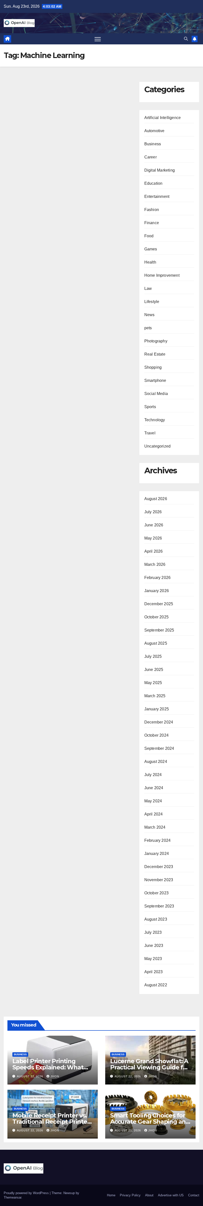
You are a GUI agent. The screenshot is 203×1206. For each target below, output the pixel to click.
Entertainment (157, 196)
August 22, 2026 (30, 1076)
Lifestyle (151, 302)
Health (150, 262)
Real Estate (154, 354)
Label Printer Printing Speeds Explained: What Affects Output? (47, 1067)
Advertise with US (171, 1195)
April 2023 (153, 972)
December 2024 (158, 722)
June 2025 (153, 669)
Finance (151, 223)
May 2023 (153, 959)
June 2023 (153, 945)
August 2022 (155, 985)
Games (150, 249)
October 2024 (156, 735)
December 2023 (158, 867)
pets (148, 328)
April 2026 (153, 551)
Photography (155, 341)
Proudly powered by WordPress (27, 1193)
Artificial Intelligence (162, 118)
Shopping (153, 367)
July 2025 (153, 656)
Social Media (156, 394)
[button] (186, 39)
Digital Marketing (159, 170)
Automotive (154, 131)
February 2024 (157, 840)
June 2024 (153, 788)
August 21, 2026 (128, 1130)
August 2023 (155, 919)
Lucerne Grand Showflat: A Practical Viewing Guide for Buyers (149, 1067)
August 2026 (155, 499)
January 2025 (156, 709)
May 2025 (153, 683)
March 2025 (155, 696)
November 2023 (158, 880)
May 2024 (153, 801)
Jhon (55, 1076)
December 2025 (158, 604)
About (149, 1195)
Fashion (151, 210)
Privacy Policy (130, 1195)
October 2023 (156, 893)
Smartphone (155, 380)
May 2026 (153, 538)
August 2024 (155, 761)
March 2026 (155, 564)
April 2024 (153, 814)
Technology (154, 420)
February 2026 (157, 577)
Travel (149, 433)
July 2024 (153, 775)
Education (153, 183)
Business (152, 144)
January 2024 (156, 853)
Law (148, 288)
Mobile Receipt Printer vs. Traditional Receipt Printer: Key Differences (51, 1121)
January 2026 (156, 591)
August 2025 (155, 643)
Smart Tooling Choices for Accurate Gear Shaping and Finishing (150, 1121)
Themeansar (12, 1197)
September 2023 (159, 906)
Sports (150, 407)
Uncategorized (157, 446)
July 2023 (153, 932)
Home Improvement (161, 275)
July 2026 (153, 512)
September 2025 (159, 630)
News (149, 315)
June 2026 (153, 525)
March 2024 (155, 827)
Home (111, 1195)
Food (149, 236)
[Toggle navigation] (98, 39)
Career (150, 157)
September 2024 (159, 748)
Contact (193, 1195)
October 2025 (156, 617)
